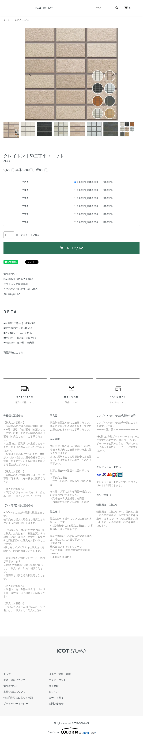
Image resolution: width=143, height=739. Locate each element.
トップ (7, 674)
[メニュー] (138, 8)
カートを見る (56, 697)
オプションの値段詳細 (15, 284)
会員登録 (54, 685)
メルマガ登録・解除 (60, 674)
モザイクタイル (22, 20)
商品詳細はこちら (13, 352)
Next (112, 74)
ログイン (54, 691)
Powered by (53, 731)
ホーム (6, 20)
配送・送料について (14, 680)
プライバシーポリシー (15, 703)
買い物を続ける (12, 294)
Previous (30, 74)
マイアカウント (57, 680)
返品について (10, 273)
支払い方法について (14, 691)
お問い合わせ (56, 703)
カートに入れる (75, 248)
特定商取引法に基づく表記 (18, 279)
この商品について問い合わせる (20, 289)
